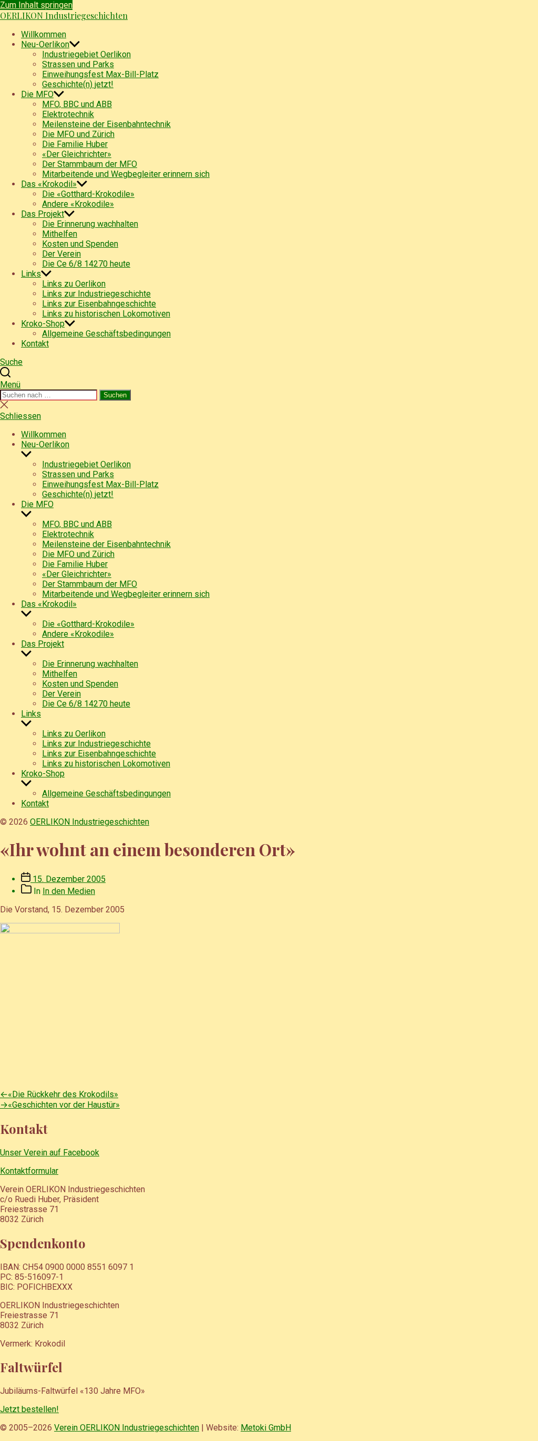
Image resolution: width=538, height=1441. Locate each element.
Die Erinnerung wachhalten (90, 224)
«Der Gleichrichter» (76, 154)
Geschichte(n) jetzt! (77, 84)
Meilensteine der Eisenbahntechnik (106, 124)
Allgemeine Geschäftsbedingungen (106, 334)
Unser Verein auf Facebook (49, 1153)
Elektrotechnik (68, 114)
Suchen (115, 395)
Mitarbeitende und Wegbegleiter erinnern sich (126, 174)
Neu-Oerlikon (45, 44)
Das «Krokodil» (49, 184)
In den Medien (69, 891)
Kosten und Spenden (80, 244)
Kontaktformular (29, 1171)
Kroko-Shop (43, 324)
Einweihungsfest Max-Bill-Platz (100, 74)
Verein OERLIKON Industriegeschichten (126, 1428)
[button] (269, 385)
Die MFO (37, 94)
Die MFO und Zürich (78, 134)
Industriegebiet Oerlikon (86, 54)
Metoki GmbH (266, 1428)
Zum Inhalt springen (36, 5)
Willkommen (43, 34)
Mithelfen (59, 234)
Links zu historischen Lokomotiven (106, 314)
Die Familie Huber (75, 144)
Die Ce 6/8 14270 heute (86, 264)
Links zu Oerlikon (74, 284)
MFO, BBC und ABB (77, 104)
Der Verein (61, 254)
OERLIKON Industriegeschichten (64, 15)
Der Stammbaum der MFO (89, 164)
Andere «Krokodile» (78, 204)
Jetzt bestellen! (29, 1409)
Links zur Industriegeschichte (96, 294)
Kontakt (35, 344)
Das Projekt (42, 214)
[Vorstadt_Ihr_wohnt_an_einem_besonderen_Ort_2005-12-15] (60, 930)
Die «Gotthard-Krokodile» (88, 194)
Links (31, 274)
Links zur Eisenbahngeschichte (99, 304)
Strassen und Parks (78, 64)
